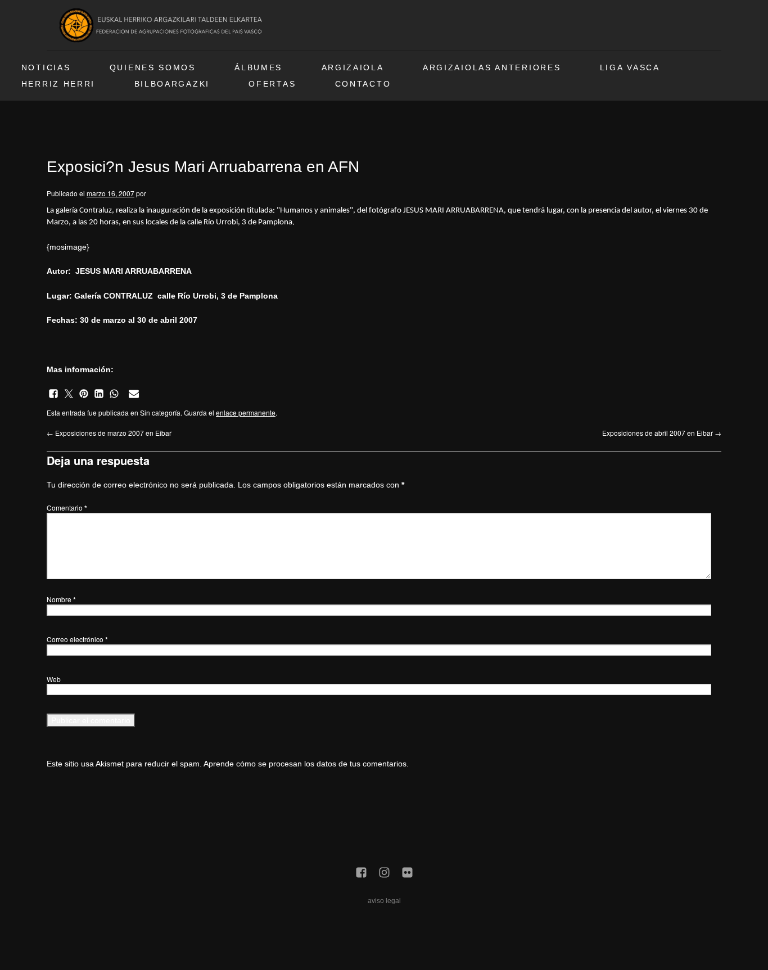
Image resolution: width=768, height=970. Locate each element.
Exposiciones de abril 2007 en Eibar (661, 432)
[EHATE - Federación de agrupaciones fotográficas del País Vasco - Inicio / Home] (162, 25)
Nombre (61, 599)
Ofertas (272, 84)
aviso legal (384, 901)
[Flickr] (407, 873)
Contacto (363, 84)
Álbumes (258, 68)
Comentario (67, 507)
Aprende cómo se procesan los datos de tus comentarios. (306, 763)
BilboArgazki (172, 84)
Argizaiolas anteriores (492, 68)
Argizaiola (353, 68)
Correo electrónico (77, 639)
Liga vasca (630, 68)
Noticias (46, 68)
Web (54, 679)
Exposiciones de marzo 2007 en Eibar (109, 432)
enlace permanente (245, 412)
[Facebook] (361, 873)
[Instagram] (384, 873)
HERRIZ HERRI (58, 84)
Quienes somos (153, 68)
